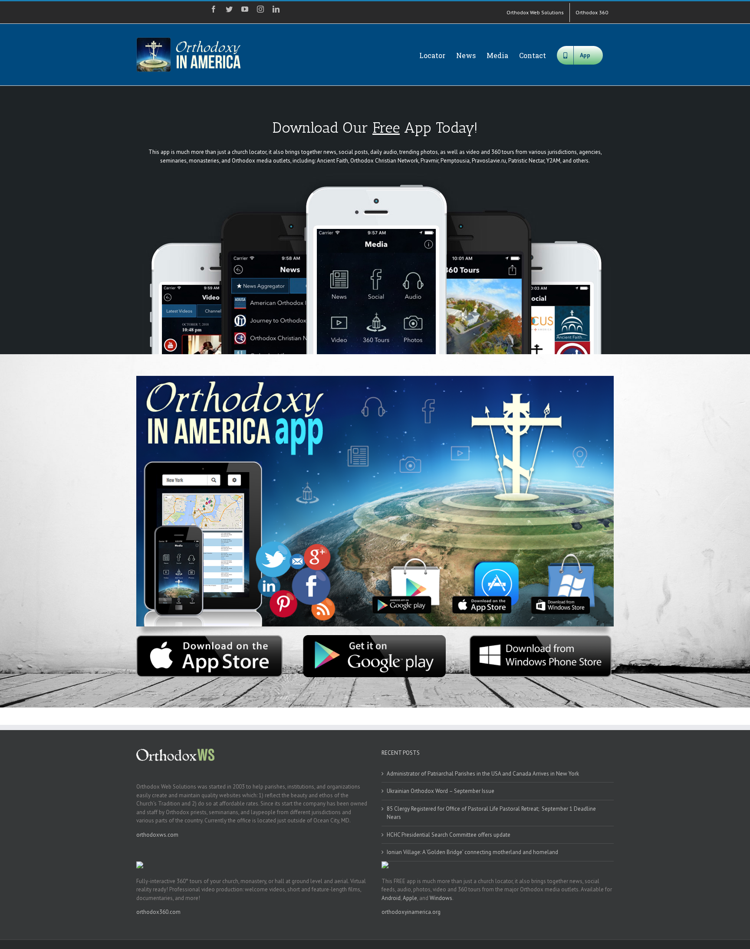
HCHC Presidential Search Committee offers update (448, 834)
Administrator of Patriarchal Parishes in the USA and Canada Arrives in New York (483, 773)
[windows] (540, 638)
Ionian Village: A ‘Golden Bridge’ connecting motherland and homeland (472, 852)
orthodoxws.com (157, 834)
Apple (410, 898)
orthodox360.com (158, 912)
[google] (375, 638)
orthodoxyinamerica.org (411, 912)
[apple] (209, 638)
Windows (441, 898)
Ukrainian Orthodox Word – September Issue (440, 791)
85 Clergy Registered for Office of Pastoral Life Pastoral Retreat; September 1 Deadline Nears (491, 813)
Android (391, 898)
